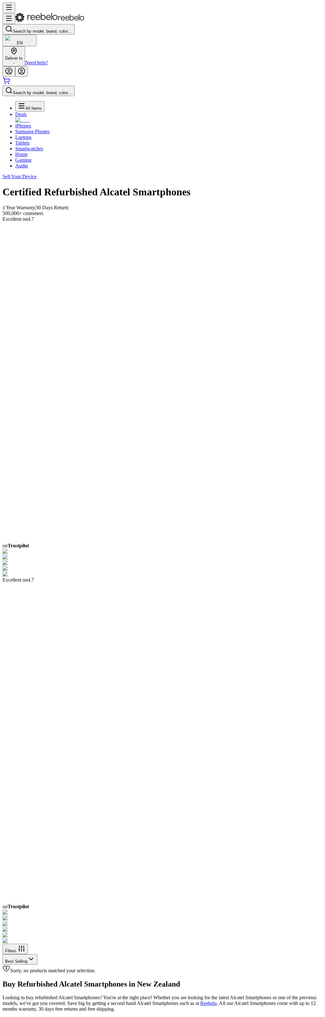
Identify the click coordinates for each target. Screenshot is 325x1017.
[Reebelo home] (49, 20)
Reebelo (208, 1003)
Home (21, 154)
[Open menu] (9, 8)
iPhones (23, 125)
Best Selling (16, 961)
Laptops (23, 137)
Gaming (23, 160)
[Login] (9, 71)
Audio (21, 165)
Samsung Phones (32, 131)
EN (20, 43)
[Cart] (6, 82)
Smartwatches (29, 148)
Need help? (36, 62)
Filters (11, 951)
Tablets (22, 143)
